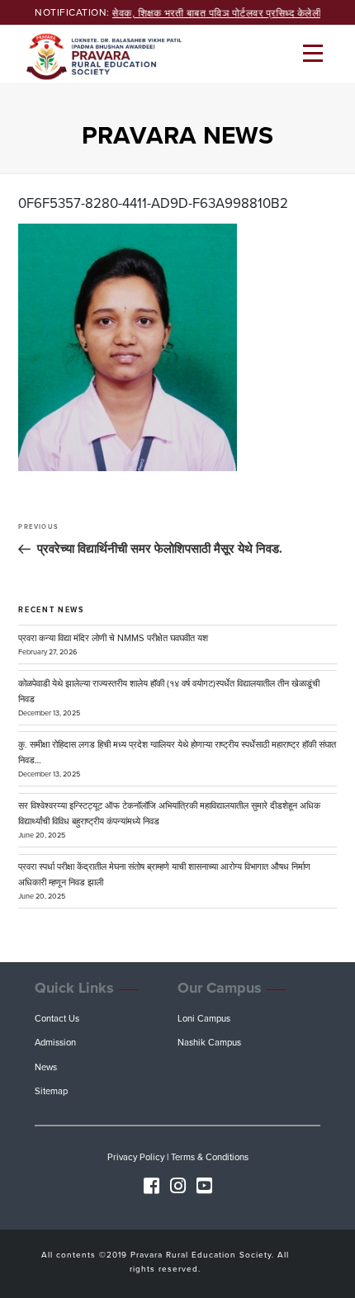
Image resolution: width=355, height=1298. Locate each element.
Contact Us (57, 1018)
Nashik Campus (209, 1042)
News (46, 1067)
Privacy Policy (135, 1157)
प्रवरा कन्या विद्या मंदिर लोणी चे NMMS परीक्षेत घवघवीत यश (113, 638)
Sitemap (51, 1091)
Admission (55, 1042)
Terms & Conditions (209, 1157)
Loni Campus (204, 1018)
